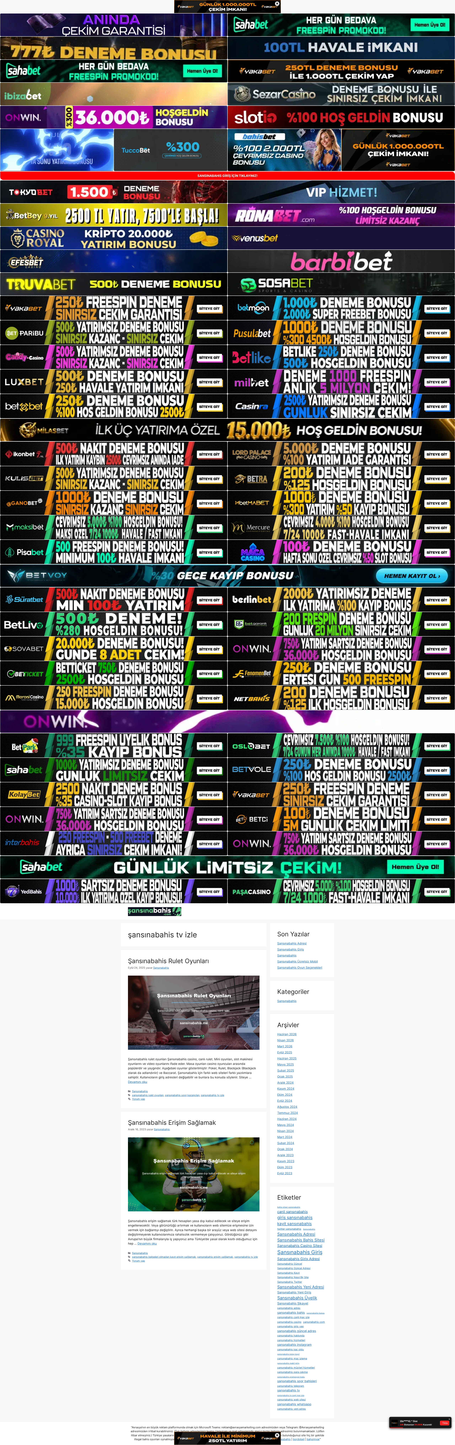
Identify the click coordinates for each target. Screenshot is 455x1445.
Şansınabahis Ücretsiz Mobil (297, 961)
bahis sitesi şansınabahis (288, 1207)
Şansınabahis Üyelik (297, 1297)
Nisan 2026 (285, 1040)
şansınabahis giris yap (290, 1326)
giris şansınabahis (294, 1217)
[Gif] (227, 430)
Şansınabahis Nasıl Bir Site (293, 1277)
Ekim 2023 (284, 1167)
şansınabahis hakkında (290, 1335)
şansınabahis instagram (294, 1344)
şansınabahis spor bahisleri (297, 1381)
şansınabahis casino (289, 1321)
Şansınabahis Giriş (290, 949)
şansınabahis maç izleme (292, 1358)
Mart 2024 (284, 1137)
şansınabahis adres (288, 1308)
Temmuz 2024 (287, 1113)
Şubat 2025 (285, 1070)
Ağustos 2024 (287, 1107)
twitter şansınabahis (289, 1228)
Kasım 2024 (285, 1088)
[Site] (113, 308)
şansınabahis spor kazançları (182, 1095)
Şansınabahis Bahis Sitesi (301, 1240)
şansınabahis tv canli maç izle (290, 1395)
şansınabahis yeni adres (291, 1408)
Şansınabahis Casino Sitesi (299, 1246)
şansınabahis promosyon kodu (291, 1377)
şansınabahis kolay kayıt (288, 1354)
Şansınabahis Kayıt (288, 1272)
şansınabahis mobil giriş (288, 1363)
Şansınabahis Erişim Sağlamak (172, 1122)
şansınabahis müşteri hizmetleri (296, 1367)
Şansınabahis (140, 1091)
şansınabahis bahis (291, 1312)
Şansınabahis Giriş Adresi (298, 1259)
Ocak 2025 (285, 1076)
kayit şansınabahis (294, 1223)
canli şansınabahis (292, 1212)
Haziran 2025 (286, 1058)
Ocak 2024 (285, 1149)
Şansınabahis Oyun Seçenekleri (299, 967)
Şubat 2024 (285, 1143)
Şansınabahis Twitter (289, 1281)
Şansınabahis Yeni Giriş (294, 1292)
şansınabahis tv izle (212, 1095)
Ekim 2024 (284, 1095)
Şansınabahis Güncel (289, 1263)
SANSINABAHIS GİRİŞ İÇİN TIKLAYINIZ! (227, 176)
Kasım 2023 (285, 1161)
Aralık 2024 (285, 1082)
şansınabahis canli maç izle (293, 1317)
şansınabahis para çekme (292, 1372)
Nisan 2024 (285, 1131)
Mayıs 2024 (285, 1125)
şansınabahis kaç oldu (290, 1349)
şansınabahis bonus (316, 1313)
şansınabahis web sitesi (291, 1399)
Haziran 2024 (287, 1119)
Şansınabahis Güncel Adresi (293, 1268)
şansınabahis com (314, 1321)
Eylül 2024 (284, 1101)
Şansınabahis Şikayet (292, 1303)
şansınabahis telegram (290, 1385)
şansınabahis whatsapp (294, 1404)
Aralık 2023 (285, 1155)
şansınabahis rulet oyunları (148, 1095)
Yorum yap (138, 1098)
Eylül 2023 (284, 1173)
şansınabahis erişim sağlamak (215, 1256)
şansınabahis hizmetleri (291, 1340)
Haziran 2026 (287, 1034)
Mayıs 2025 (285, 1064)
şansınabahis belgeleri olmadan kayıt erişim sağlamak (164, 1256)
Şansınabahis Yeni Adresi (300, 1287)
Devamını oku (137, 1082)
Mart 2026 (284, 1046)
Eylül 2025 (284, 1052)
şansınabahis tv (288, 1390)
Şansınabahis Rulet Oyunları (168, 961)
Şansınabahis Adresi (292, 943)
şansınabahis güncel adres (296, 1331)
